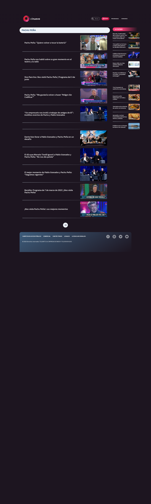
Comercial (47, 236)
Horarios (124, 18)
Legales (67, 236)
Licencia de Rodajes (79, 236)
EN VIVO (105, 18)
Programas (115, 18)
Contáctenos (57, 236)
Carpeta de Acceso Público (31, 236)
